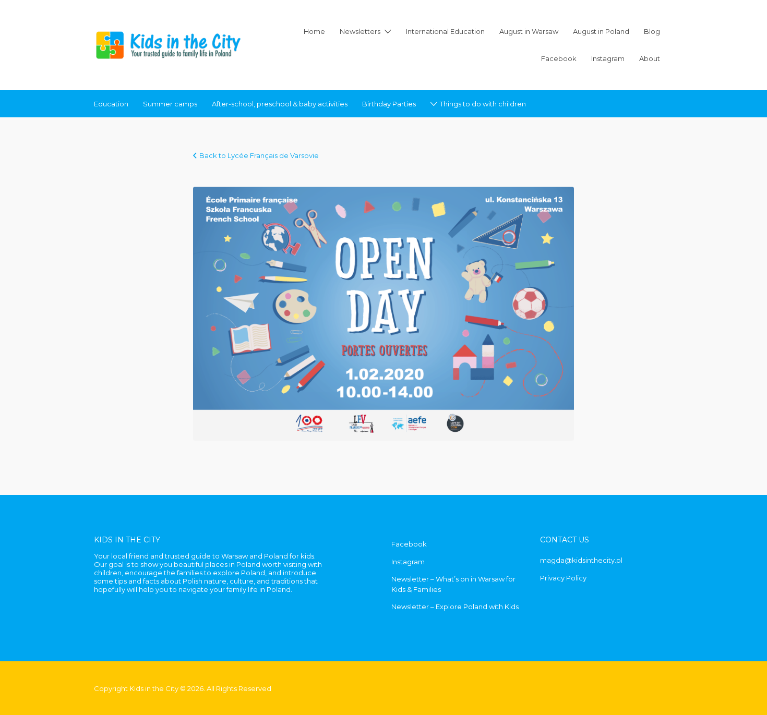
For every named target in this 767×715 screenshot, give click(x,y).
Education (111, 104)
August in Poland (601, 31)
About (649, 58)
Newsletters (360, 31)
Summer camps (170, 104)
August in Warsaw (528, 31)
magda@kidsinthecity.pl (581, 560)
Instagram (608, 58)
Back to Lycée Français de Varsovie (259, 155)
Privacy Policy (563, 578)
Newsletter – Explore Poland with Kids (455, 606)
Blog (652, 31)
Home (314, 31)
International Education (445, 31)
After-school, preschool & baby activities (279, 104)
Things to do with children (483, 104)
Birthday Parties (389, 104)
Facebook (559, 58)
